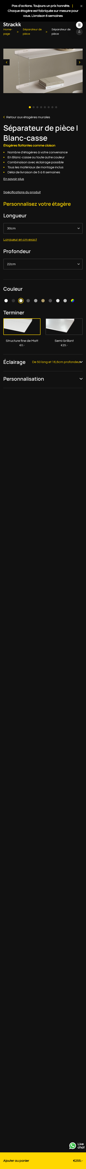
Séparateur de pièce (32, 31)
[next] (79, 62)
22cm (11, 264)
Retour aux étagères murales (28, 117)
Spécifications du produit (22, 192)
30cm (11, 228)
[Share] (79, 31)
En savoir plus (13, 179)
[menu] (79, 25)
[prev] (6, 62)
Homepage (7, 31)
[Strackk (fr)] (12, 25)
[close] (81, 6)
